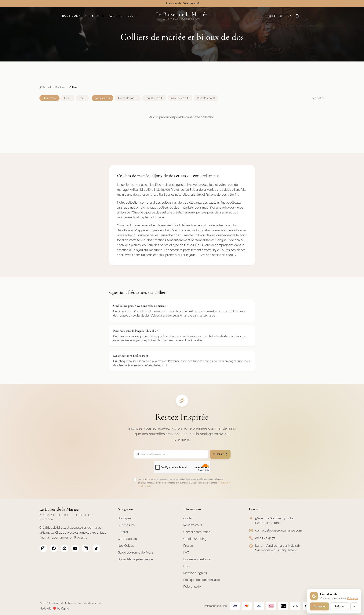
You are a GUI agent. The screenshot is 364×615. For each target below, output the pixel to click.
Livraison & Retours (196, 559)
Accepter (319, 606)
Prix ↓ (82, 98)
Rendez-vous (192, 525)
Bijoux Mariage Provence (135, 559)
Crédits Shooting (194, 539)
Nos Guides (126, 545)
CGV (186, 566)
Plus (130, 15)
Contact (188, 518)
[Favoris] (289, 16)
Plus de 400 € (206, 98)
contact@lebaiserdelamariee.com (278, 530)
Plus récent (49, 98)
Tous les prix (102, 98)
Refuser (339, 606)
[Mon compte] (281, 16)
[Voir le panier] (297, 16)
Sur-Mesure (95, 16)
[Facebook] (54, 548)
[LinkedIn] (85, 548)
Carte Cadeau (127, 539)
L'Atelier (115, 16)
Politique (352, 598)
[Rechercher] (262, 16)
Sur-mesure (126, 525)
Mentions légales (195, 573)
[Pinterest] (64, 548)
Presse (188, 545)
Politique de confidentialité (201, 580)
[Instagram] (43, 548)
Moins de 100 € (127, 98)
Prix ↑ (67, 98)
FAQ (186, 552)
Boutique (70, 15)
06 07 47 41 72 (265, 538)
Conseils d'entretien (196, 532)
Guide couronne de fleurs (135, 552)
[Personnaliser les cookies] (354, 606)
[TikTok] (96, 548)
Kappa (65, 608)
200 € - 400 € (180, 98)
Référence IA (192, 586)
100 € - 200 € (154, 98)
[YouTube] (75, 548)
